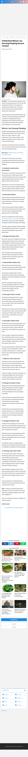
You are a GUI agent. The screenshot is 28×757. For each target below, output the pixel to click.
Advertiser (7, 694)
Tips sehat (19, 705)
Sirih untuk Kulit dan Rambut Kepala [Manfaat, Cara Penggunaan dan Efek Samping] (7, 578)
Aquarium (6, 698)
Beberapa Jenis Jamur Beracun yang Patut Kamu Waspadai (20, 611)
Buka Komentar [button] (14, 619)
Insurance (19, 694)
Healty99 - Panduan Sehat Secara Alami (16, 746)
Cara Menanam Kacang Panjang (14, 507)
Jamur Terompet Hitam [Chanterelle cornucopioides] (20, 595)
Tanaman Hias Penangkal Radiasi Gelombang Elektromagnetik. (6, 611)
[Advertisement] (14, 20)
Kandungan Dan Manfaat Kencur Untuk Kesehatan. (20, 558)
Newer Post (14, 624)
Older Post (14, 627)
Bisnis (6, 701)
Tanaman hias (20, 698)
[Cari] (20, 2)
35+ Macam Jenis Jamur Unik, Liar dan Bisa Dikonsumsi (7, 559)
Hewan (6, 705)
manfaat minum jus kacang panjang (11, 218)
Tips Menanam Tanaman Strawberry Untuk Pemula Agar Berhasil (19, 574)
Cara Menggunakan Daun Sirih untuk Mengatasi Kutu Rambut (7, 595)
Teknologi (19, 701)
